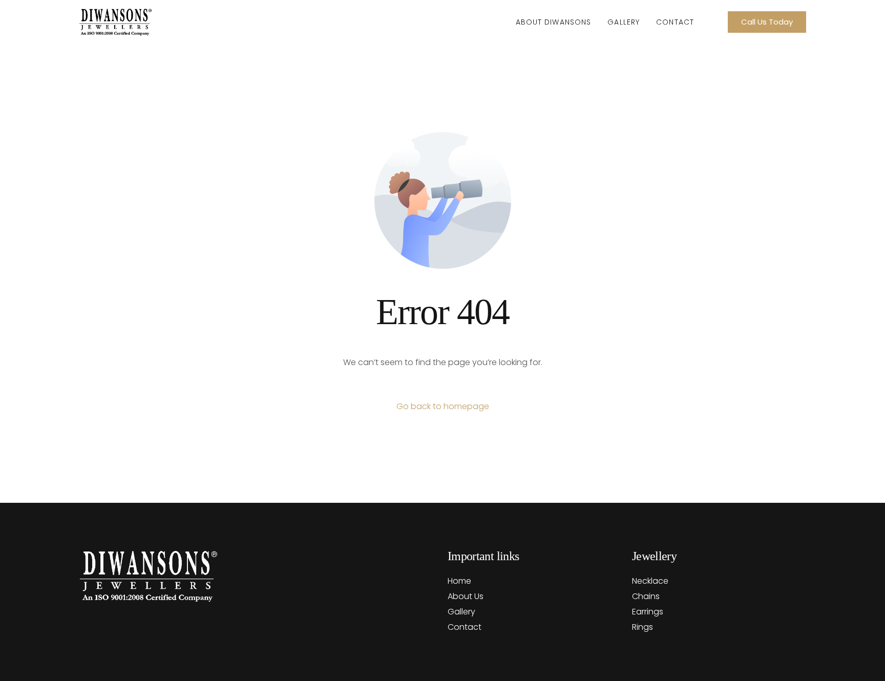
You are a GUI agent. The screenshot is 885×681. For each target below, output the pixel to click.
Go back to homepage (442, 406)
